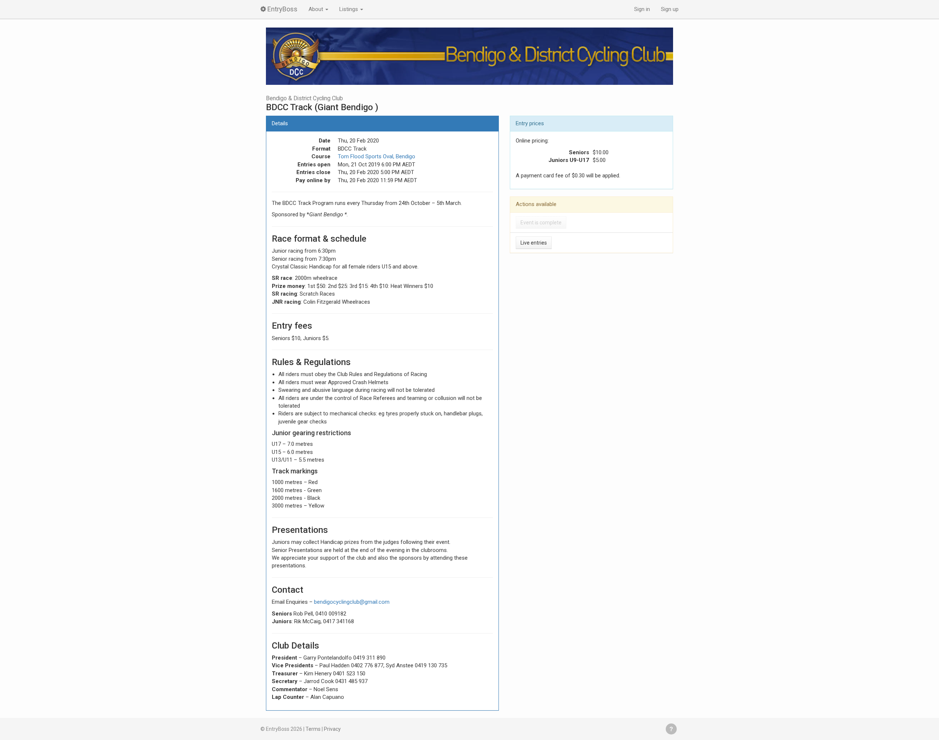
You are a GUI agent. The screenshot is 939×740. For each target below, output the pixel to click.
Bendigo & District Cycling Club (304, 98)
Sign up (670, 9)
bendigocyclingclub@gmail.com (352, 602)
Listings (349, 9)
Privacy (332, 729)
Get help (671, 728)
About (316, 9)
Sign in (642, 9)
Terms (313, 729)
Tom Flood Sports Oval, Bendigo (376, 156)
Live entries (533, 243)
